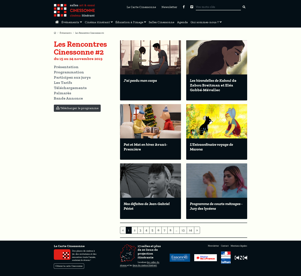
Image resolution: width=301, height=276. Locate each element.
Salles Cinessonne (161, 22)
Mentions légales (239, 245)
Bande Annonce (68, 98)
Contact (225, 245)
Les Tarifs (63, 82)
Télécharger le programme (79, 108)
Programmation (69, 72)
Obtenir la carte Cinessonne (69, 266)
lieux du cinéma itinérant (145, 265)
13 (183, 230)
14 (190, 230)
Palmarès (62, 93)
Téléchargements (70, 87)
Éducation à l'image (129, 22)
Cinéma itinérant (97, 22)
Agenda (182, 22)
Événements (70, 22)
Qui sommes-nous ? (205, 22)
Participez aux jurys (72, 77)
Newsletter (169, 7)
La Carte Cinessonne (141, 7)
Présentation (66, 67)
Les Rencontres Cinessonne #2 (89, 33)
